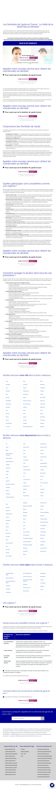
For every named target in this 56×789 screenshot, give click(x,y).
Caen (41, 410)
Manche (25, 489)
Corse (41, 589)
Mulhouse (42, 407)
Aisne (7, 447)
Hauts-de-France (9, 578)
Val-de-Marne (43, 525)
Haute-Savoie (43, 456)
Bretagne (25, 584)
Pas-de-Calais (26, 531)
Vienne (41, 495)
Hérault (7, 552)
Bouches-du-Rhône (10, 484)
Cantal (7, 490)
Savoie (41, 453)
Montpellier (8, 400)
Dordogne (8, 520)
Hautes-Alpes (9, 458)
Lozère (24, 482)
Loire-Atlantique (26, 469)
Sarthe (41, 450)
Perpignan (42, 387)
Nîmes (24, 397)
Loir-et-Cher (25, 460)
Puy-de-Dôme (26, 535)
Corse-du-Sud (43, 548)
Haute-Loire (25, 466)
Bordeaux (8, 407)
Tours (24, 413)
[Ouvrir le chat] (52, 785)
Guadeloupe (43, 531)
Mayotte (42, 544)
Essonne (42, 515)
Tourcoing (42, 420)
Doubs (7, 523)
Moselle (25, 515)
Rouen (41, 394)
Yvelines (42, 469)
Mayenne (25, 502)
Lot (24, 476)
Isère (24, 450)
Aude (7, 477)
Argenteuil (42, 404)
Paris (7, 381)
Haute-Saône (43, 443)
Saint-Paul (42, 416)
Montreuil (42, 400)
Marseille (8, 384)
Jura (24, 453)
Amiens (24, 416)
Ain (6, 443)
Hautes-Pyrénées (27, 541)
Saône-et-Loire (43, 447)
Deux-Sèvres (43, 473)
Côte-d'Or (8, 510)
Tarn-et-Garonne (44, 482)
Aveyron (8, 481)
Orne (24, 528)
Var (41, 486)
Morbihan (25, 512)
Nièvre (24, 519)
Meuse (24, 509)
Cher (7, 504)
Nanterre (42, 426)
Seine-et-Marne (43, 466)
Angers (24, 387)
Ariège (7, 471)
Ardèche (8, 464)
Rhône (24, 554)
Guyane (42, 538)
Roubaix (42, 423)
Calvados (8, 487)
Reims (7, 416)
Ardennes (8, 468)
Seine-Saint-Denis (44, 522)
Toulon (7, 420)
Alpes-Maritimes (9, 461)
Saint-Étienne (9, 423)
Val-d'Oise (42, 528)
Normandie (8, 592)
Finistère (8, 536)
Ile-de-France (26, 590)
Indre (24, 443)
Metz (41, 381)
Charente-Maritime (10, 497)
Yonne (41, 509)
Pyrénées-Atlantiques (28, 538)
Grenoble (25, 384)
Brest (24, 410)
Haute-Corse (43, 551)
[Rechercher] (42, 718)
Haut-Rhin (25, 551)
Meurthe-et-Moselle (27, 506)
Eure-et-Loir (8, 533)
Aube (7, 474)
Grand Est (8, 585)
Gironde (7, 549)
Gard (7, 539)
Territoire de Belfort (44, 512)
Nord (24, 522)
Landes (24, 456)
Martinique (42, 535)
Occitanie (8, 589)
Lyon (7, 387)
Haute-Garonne (9, 543)
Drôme (7, 526)
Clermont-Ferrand (27, 400)
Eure (7, 530)
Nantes (7, 397)
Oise (24, 525)
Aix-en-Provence (26, 404)
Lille (7, 410)
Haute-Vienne (43, 502)
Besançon (42, 384)
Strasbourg (8, 404)
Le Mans (25, 407)
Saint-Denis (25, 394)
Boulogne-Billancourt (28, 426)
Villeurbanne (26, 391)
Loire (24, 463)
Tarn (41, 479)
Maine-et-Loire (26, 486)
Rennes (7, 413)
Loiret (24, 473)
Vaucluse (42, 489)
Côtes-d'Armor (9, 513)
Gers (7, 546)
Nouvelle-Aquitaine (27, 573)
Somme (42, 476)
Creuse (7, 517)
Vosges (42, 506)
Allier (7, 450)
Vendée (42, 492)
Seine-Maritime (43, 463)
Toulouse (8, 391)
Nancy (41, 413)
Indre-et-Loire (26, 447)
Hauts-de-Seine (43, 519)
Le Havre (8, 426)
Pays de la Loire (26, 587)
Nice (7, 394)
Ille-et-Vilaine (9, 556)
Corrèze (7, 507)
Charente (8, 493)
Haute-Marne (26, 495)
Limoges (25, 423)
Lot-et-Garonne (26, 479)
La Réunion (42, 541)
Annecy (24, 420)
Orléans (42, 391)
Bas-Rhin (25, 548)
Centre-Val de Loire (27, 576)
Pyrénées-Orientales (27, 544)
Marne (24, 492)
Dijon (24, 381)
